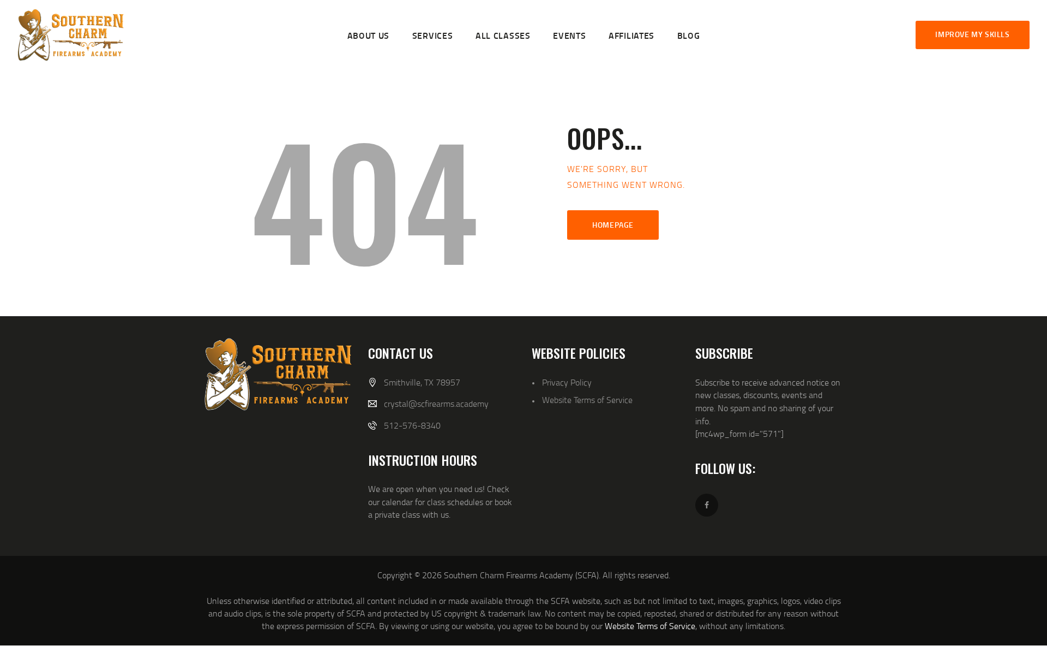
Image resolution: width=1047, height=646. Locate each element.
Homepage (613, 225)
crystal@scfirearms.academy (436, 404)
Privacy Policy (567, 382)
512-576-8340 (412, 425)
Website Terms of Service (587, 400)
